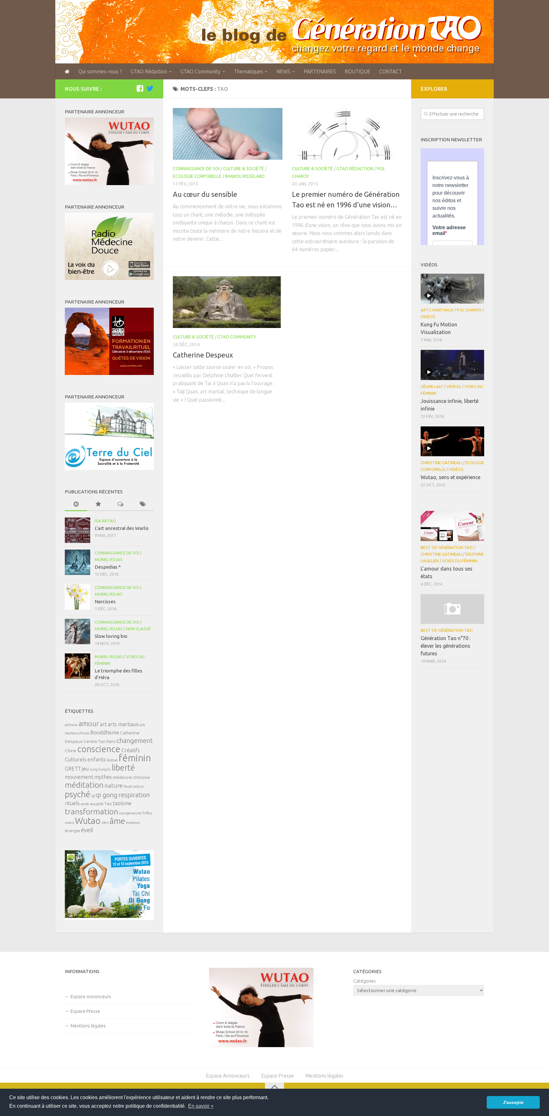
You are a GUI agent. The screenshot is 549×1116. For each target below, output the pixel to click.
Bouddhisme (104, 732)
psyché (77, 794)
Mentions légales (88, 1025)
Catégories (364, 981)
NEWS (283, 71)
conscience (98, 749)
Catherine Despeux (203, 355)
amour (88, 723)
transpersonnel (130, 813)
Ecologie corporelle (197, 176)
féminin (135, 758)
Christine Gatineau (441, 462)
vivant (69, 823)
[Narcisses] (77, 597)
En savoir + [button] (201, 1106)
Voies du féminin (459, 560)
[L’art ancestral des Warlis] (77, 530)
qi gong (107, 795)
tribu (147, 812)
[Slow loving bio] (77, 631)
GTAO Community (200, 71)
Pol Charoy (469, 310)
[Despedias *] (77, 562)
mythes (103, 777)
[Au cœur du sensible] (227, 134)
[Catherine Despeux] (227, 302)
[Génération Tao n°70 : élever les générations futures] (452, 609)
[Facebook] (140, 88)
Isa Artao (105, 520)
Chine (70, 750)
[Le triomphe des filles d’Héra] (77, 666)
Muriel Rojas (109, 559)
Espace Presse (85, 1011)
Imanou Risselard (245, 176)
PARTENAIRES (320, 71)
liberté (123, 767)
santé (85, 804)
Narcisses (105, 601)
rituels (72, 803)
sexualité (97, 804)
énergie (72, 830)
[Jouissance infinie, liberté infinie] (452, 365)
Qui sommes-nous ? (100, 71)
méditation (84, 784)
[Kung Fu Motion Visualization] (452, 289)
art (103, 724)
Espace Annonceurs (91, 996)
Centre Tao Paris (100, 741)
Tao (108, 803)
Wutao (88, 820)
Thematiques (248, 71)
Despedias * (108, 567)
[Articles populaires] (98, 504)
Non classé (138, 628)
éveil (87, 830)
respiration (134, 795)
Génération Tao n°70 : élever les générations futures (446, 645)
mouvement (79, 777)
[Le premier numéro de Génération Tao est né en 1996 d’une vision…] (347, 134)
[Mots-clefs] (143, 504)
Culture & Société (243, 168)
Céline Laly (432, 386)
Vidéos (428, 316)
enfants (96, 759)
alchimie (71, 725)
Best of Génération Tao (447, 547)
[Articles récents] (76, 504)
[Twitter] (150, 88)
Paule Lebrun (134, 786)
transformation (91, 811)
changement (135, 740)
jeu (85, 769)
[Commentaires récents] (120, 504)
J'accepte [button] (513, 1102)
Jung (94, 769)
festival (112, 760)
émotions (133, 823)
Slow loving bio (111, 636)
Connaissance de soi (196, 168)
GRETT (73, 769)
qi (93, 795)
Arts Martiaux (437, 310)
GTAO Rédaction (149, 71)
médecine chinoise (131, 777)
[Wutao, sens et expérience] (452, 441)
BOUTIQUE (357, 71)
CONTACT (390, 71)
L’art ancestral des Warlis (122, 528)
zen (105, 822)
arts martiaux (123, 724)
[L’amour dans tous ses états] (452, 526)
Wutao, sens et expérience (450, 477)
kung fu (104, 769)
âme (117, 820)
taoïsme (122, 803)
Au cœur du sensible (205, 194)
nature (114, 785)
